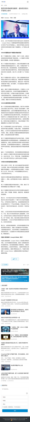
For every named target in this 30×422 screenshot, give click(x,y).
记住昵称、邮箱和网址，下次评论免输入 (12, 407)
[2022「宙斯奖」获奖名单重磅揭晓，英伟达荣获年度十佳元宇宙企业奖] (5, 337)
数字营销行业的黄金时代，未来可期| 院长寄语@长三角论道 (19, 310)
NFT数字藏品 (3, 380)
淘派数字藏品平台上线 (17, 365)
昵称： (4, 397)
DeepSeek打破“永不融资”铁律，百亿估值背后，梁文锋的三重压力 (15, 354)
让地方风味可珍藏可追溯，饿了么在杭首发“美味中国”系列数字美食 (15, 374)
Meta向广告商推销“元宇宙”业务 (9, 300)
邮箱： (4, 400)
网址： (4, 404)
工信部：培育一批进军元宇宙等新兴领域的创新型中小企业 (14, 289)
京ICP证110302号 (20, 418)
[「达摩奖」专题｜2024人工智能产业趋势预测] (5, 329)
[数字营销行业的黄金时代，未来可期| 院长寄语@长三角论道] (5, 312)
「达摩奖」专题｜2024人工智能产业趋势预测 (19, 327)
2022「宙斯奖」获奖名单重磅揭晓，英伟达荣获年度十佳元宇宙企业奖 (19, 335)
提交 (15, 410)
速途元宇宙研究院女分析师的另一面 (10, 317)
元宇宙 (23, 13)
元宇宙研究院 (4, 13)
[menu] (27, 2)
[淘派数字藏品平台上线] (5, 367)
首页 (2, 5)
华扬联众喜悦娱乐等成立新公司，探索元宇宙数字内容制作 (14, 343)
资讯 (26, 13)
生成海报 (5, 264)
